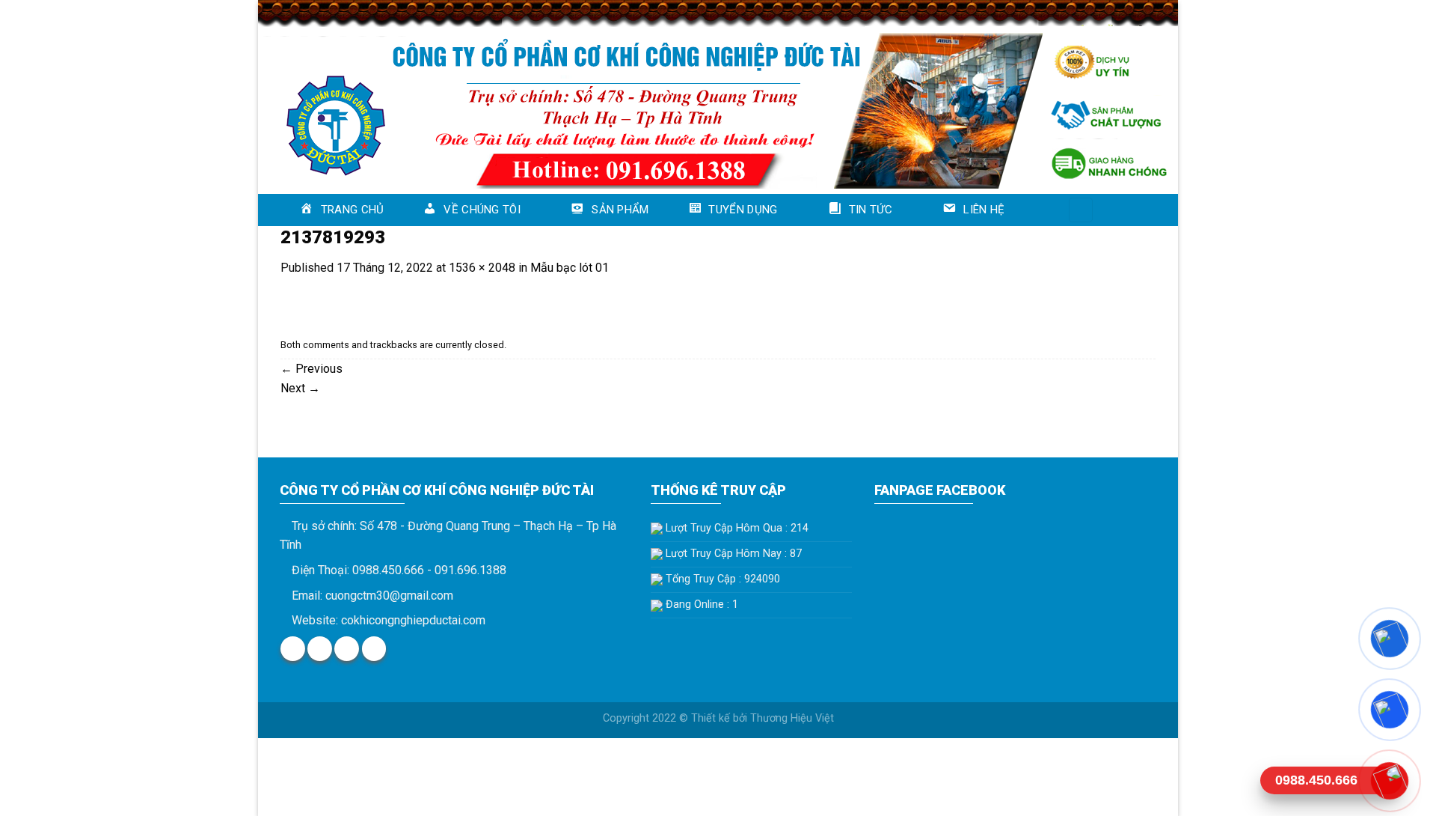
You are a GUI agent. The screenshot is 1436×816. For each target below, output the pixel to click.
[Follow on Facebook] (292, 648)
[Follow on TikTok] (346, 648)
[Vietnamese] (1138, 207)
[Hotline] (1389, 781)
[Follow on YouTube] (374, 648)
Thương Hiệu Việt (792, 718)
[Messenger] (1389, 638)
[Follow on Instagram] (319, 648)
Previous (311, 369)
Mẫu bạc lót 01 (569, 268)
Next (300, 388)
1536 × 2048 (482, 268)
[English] (1118, 207)
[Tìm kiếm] (1081, 210)
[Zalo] (1389, 709)
